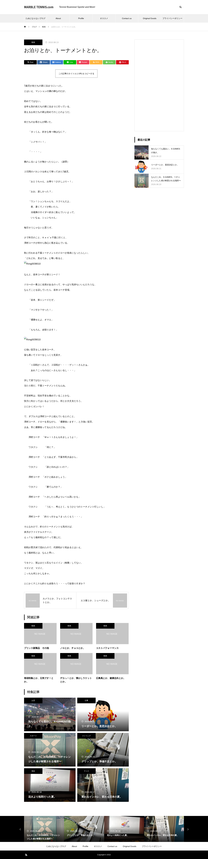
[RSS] (26, 854)
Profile (81, 18)
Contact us (127, 18)
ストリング (86, 736)
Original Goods (149, 18)
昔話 (33, 771)
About (58, 18)
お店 (33, 700)
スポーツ (33, 736)
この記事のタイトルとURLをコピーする (76, 73)
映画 (33, 42)
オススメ (104, 18)
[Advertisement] (159, 85)
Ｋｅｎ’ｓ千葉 (49, 237)
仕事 (86, 700)
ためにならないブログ (35, 18)
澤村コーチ (29, 243)
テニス (86, 771)
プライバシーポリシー (172, 18)
